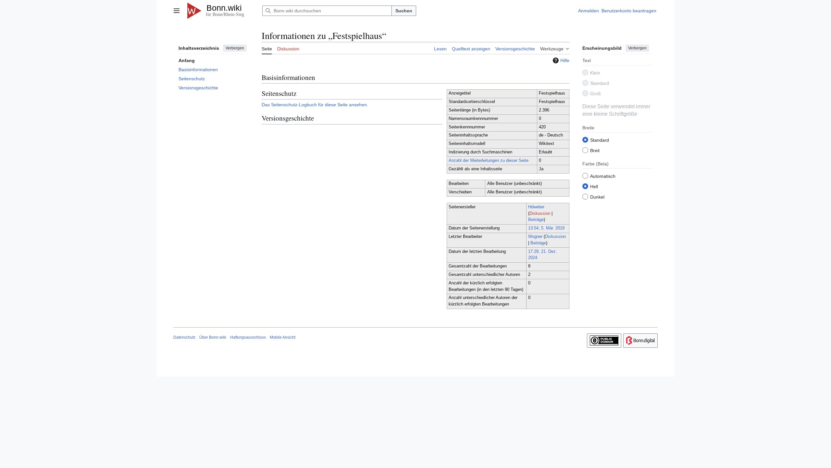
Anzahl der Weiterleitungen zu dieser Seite (488, 160)
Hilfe (564, 60)
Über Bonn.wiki (212, 337)
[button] (176, 11)
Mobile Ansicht (282, 337)
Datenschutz (184, 337)
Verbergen (235, 48)
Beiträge (536, 219)
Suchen (403, 10)
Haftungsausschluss (248, 337)
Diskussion (539, 213)
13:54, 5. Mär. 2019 (546, 228)
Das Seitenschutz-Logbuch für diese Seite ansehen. (315, 104)
